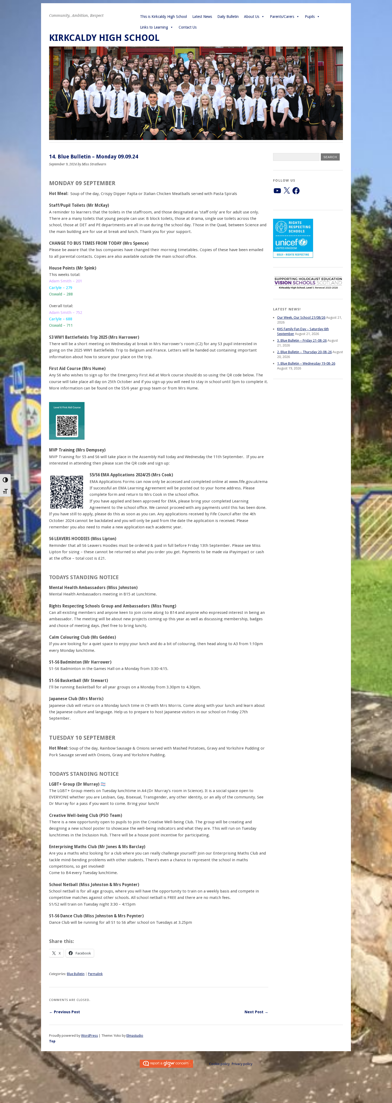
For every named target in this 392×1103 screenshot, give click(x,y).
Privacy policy (242, 1064)
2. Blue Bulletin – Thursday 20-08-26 (304, 352)
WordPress (89, 1036)
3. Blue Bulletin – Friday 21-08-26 (302, 340)
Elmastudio (134, 1036)
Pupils (310, 16)
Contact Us (188, 27)
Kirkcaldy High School (104, 38)
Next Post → (256, 1012)
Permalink (95, 974)
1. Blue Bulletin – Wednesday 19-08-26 (306, 363)
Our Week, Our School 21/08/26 (301, 317)
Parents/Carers (282, 16)
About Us (251, 16)
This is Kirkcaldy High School (163, 16)
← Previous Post (64, 1012)
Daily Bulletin (228, 16)
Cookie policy (219, 1064)
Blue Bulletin (76, 974)
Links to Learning (154, 27)
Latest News (202, 16)
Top (52, 1041)
